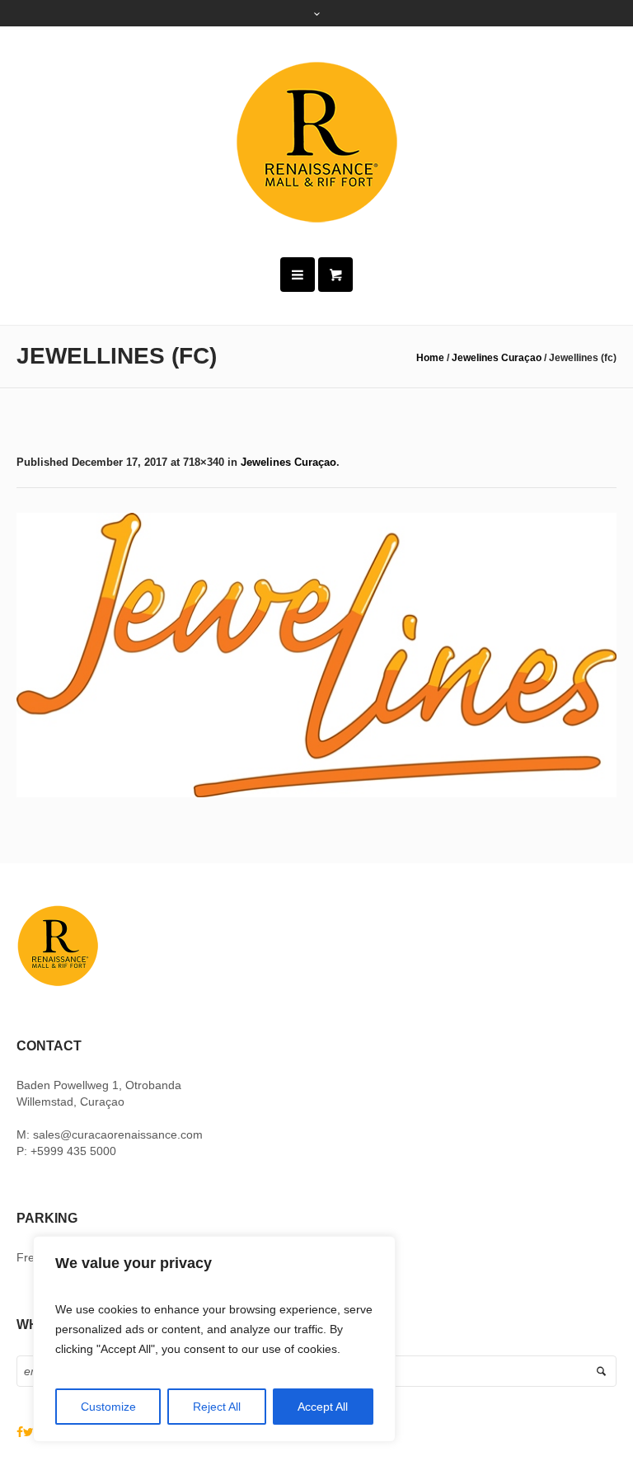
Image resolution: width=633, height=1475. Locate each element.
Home (430, 358)
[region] (214, 1339)
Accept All (323, 1406)
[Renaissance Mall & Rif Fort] (316, 141)
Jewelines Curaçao (497, 358)
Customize (108, 1406)
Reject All (217, 1406)
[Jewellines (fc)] (316, 655)
